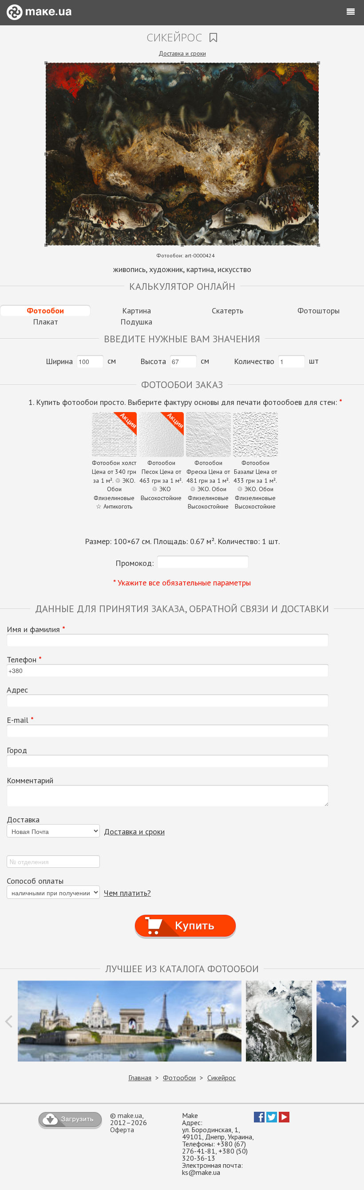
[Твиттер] (271, 1119)
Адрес (17, 689)
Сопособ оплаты (35, 881)
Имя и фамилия (36, 629)
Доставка (23, 819)
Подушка (136, 322)
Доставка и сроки (182, 53)
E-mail (20, 720)
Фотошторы (318, 310)
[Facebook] (259, 1119)
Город (17, 750)
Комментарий (30, 780)
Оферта (122, 1129)
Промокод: (134, 563)
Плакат (45, 322)
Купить (185, 917)
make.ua (130, 1115)
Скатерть (227, 310)
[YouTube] (284, 1119)
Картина (136, 310)
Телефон (24, 659)
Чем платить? (127, 893)
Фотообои (45, 310)
